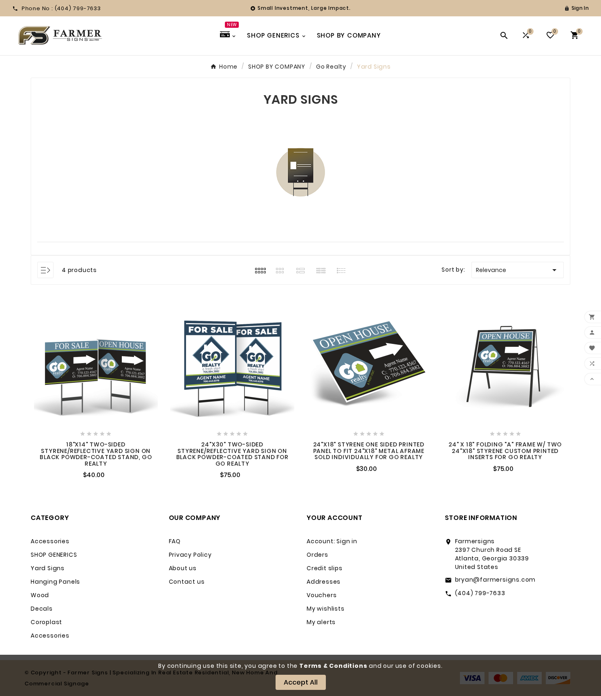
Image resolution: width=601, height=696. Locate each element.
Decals (42, 609)
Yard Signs (48, 568)
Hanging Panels (55, 582)
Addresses (324, 582)
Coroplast (46, 622)
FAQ (175, 541)
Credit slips (325, 568)
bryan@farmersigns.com (495, 580)
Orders (317, 555)
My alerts (321, 622)
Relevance (517, 270)
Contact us (187, 582)
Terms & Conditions (333, 666)
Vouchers (321, 595)
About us (183, 568)
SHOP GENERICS (54, 555)
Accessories (50, 541)
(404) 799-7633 (480, 593)
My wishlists (326, 609)
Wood (40, 595)
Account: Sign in (332, 541)
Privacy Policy (190, 555)
